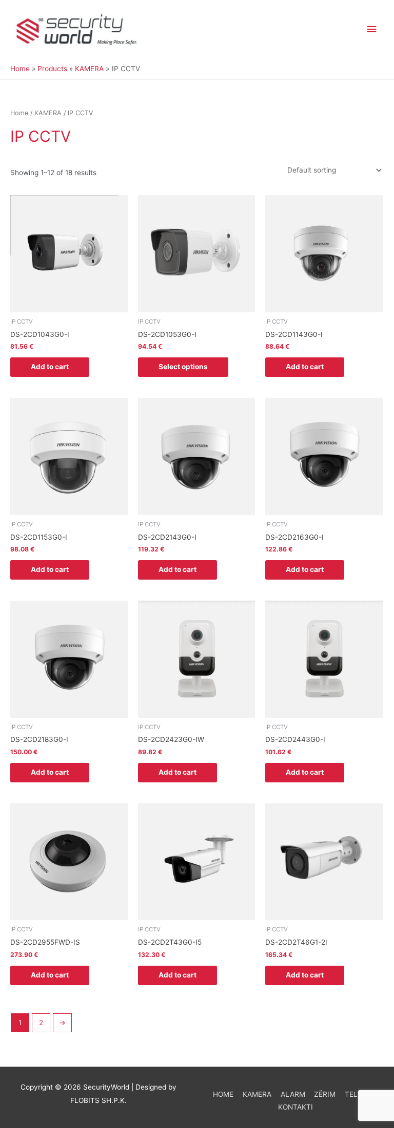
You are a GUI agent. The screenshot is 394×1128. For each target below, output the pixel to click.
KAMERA (48, 113)
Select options (183, 367)
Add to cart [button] (50, 367)
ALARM (293, 1094)
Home (19, 113)
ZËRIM (325, 1094)
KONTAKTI (295, 1107)
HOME (223, 1094)
